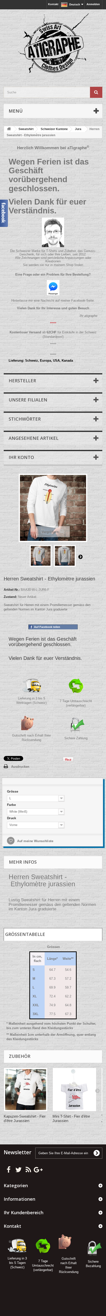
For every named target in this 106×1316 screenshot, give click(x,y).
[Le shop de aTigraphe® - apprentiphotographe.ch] (53, 43)
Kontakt (53, 4)
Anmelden (93, 4)
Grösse (11, 790)
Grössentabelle (25, 934)
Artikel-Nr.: (12, 589)
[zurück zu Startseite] (9, 129)
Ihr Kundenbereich (23, 1212)
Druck (10, 818)
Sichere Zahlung (76, 738)
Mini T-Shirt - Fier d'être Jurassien (71, 1118)
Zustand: (10, 597)
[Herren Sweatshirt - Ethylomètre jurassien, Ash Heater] (41, 556)
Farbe (10, 804)
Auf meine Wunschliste (34, 841)
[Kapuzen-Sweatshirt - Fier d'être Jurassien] (26, 1089)
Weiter (80, 556)
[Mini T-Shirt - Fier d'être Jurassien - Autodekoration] (74, 1089)
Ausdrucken (20, 767)
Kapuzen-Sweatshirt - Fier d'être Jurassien (25, 1118)
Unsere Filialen (28, 400)
